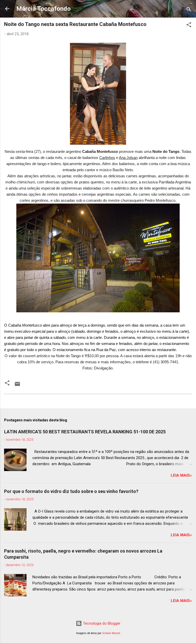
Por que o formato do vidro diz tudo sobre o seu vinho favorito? (71, 491)
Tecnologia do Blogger (101, 623)
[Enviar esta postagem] (17, 385)
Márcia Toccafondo (43, 8)
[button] (189, 26)
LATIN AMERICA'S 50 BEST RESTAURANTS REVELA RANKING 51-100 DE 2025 (85, 431)
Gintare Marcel (111, 633)
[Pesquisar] (189, 10)
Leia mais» (181, 475)
